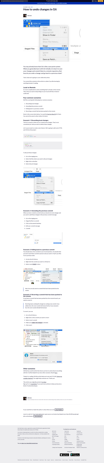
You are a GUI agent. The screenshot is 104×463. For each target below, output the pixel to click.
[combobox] (14, 1)
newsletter (34, 384)
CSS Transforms (67, 434)
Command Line (79, 432)
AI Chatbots (66, 432)
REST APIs (54, 431)
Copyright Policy (83, 459)
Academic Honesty (58, 459)
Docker (53, 439)
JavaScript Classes (80, 441)
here (56, 372)
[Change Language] (93, 1)
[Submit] (1, 1)
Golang (65, 439)
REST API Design (55, 436)
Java (77, 436)
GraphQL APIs (55, 434)
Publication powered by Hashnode (23, 459)
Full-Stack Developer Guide (69, 447)
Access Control (79, 434)
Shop (45, 459)
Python (78, 439)
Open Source (41, 459)
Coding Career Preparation (57, 447)
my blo (44, 382)
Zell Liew (29, 15)
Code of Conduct (65, 459)
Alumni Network (36, 459)
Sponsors (52, 459)
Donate (100, 1)
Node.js (53, 441)
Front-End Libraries (55, 442)
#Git (32, 7)
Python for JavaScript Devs (82, 447)
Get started (38, 416)
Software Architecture (68, 444)
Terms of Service (77, 459)
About (31, 459)
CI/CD (78, 437)
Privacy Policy (71, 459)
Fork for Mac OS (51, 114)
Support (48, 459)
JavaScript (54, 432)
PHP (65, 436)
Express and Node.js (68, 442)
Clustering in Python (56, 444)
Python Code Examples (81, 442)
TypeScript (79, 431)
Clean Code (66, 431)
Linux (53, 437)
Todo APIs (66, 441)
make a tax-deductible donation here (29, 443)
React (65, 437)
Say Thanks (59, 409)
